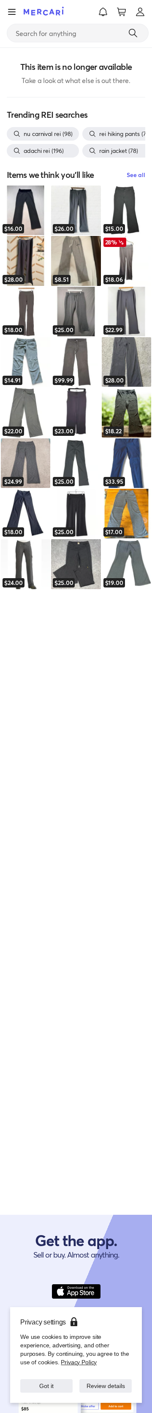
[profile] (140, 11)
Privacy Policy (78, 1353)
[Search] (133, 33)
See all (136, 175)
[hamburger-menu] (11, 11)
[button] (103, 11)
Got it (46, 1381)
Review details (106, 1381)
